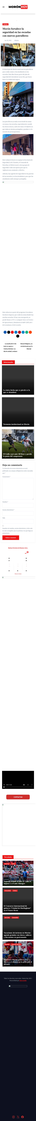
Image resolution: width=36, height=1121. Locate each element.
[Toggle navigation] (3, 7)
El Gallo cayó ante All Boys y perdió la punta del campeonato (17, 455)
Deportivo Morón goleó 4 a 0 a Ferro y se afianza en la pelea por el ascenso (18, 962)
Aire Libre (7, 917)
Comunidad (8, 890)
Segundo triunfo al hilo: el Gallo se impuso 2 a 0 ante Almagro (17, 882)
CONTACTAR (18, 797)
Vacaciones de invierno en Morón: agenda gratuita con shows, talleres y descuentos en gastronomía (17, 935)
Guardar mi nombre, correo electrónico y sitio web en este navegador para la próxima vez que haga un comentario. (17, 530)
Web (3, 518)
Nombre (5, 502)
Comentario (6, 477)
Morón (17, 40)
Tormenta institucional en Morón (16, 424)
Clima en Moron (18, 573)
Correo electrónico (8, 510)
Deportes (7, 864)
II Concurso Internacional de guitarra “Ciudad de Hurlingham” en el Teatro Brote (17, 908)
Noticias (5, 24)
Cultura (15, 890)
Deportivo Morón (16, 944)
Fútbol (13, 864)
